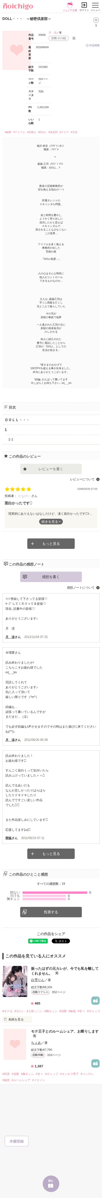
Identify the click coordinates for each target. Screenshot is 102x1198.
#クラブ (64, 132)
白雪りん (37, 980)
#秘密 (8, 132)
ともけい (24, 496)
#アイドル (19, 132)
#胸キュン (50, 1011)
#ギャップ (93, 1011)
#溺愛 (63, 1011)
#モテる (7, 1011)
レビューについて (82, 479)
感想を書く (51, 577)
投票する (51, 912)
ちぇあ (36, 1043)
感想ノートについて (81, 587)
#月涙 (74, 132)
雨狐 (8, 838)
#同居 (6, 1074)
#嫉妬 (72, 1011)
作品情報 (94, 45)
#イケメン (38, 1080)
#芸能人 (31, 132)
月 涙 (52, 32)
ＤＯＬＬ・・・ (17, 420)
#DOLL (42, 132)
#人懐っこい (34, 1011)
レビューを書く (50, 469)
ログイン (84, 10)
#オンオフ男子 (69, 1074)
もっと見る (51, 544)
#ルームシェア (21, 1080)
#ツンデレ (87, 1074)
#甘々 (81, 1011)
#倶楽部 (53, 132)
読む (51, 1180)
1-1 (10, 439)
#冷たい (19, 1011)
